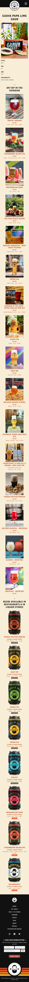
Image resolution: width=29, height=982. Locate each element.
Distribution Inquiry (15, 929)
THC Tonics (14, 909)
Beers (14, 906)
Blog (14, 920)
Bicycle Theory (24, 978)
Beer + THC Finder (14, 912)
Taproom (14, 914)
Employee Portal (14, 979)
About (15, 923)
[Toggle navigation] (26, 4)
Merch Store (14, 956)
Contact (14, 926)
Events (14, 917)
